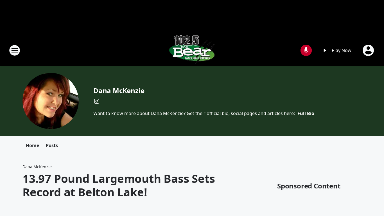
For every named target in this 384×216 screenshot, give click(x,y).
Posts (52, 145)
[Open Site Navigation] (14, 50)
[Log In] (369, 50)
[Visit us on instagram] (96, 101)
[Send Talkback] (306, 50)
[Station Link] (192, 50)
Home (32, 145)
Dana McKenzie (118, 90)
